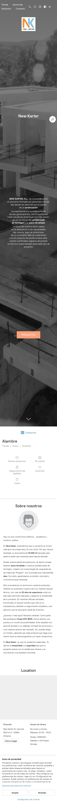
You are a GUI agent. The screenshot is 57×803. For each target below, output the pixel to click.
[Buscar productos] (52, 119)
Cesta (17, 483)
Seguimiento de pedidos (17, 472)
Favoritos (39, 471)
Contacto (20, 8)
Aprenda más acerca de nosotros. (16, 786)
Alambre (26, 446)
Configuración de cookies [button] (28, 799)
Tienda (5, 446)
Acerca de (18, 4)
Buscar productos (17, 461)
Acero (16, 446)
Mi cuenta (40, 461)
